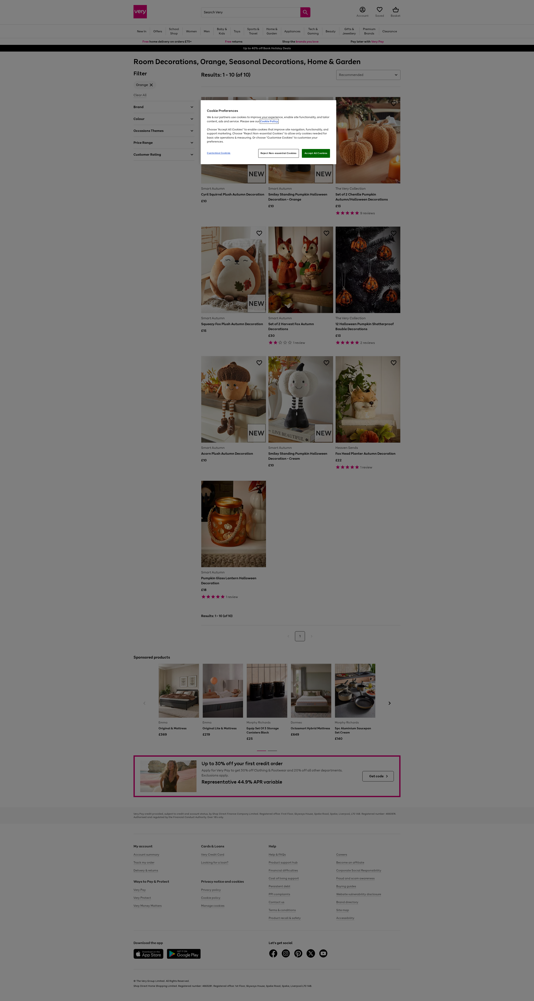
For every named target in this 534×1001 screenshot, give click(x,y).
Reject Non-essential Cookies (279, 153)
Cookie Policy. (269, 121)
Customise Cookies (218, 153)
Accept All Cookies (316, 153)
